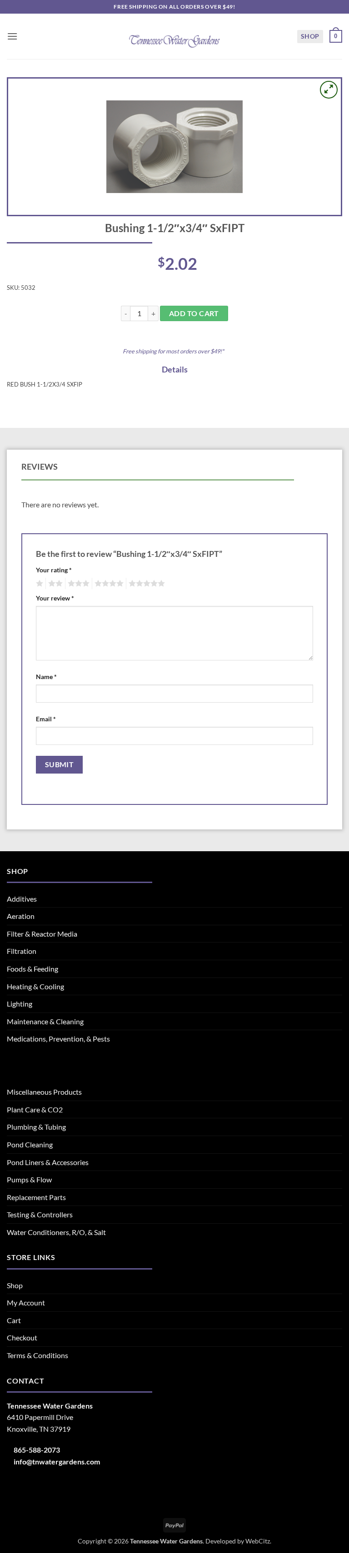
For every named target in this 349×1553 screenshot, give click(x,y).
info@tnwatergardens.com (57, 1461)
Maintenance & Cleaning (45, 1021)
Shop (310, 36)
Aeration (21, 916)
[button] (12, 36)
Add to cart (194, 313)
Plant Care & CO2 (35, 1109)
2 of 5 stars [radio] (54, 584)
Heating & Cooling (35, 986)
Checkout (22, 1337)
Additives (22, 898)
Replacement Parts (36, 1197)
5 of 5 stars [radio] (145, 584)
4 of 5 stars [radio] (108, 584)
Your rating (54, 570)
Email (46, 719)
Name (46, 676)
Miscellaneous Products (44, 1091)
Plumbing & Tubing (36, 1126)
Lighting (19, 1003)
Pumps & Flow (29, 1179)
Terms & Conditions (37, 1355)
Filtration (21, 951)
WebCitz (257, 1541)
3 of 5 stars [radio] (77, 584)
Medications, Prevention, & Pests (58, 1038)
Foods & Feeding (32, 968)
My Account (26, 1302)
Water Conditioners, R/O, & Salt (56, 1232)
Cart (14, 1320)
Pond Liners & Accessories (48, 1162)
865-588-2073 (37, 1449)
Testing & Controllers (40, 1214)
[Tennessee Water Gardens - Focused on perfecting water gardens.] (174, 36)
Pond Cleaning (30, 1144)
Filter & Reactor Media (42, 933)
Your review (55, 598)
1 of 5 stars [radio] (38, 584)
